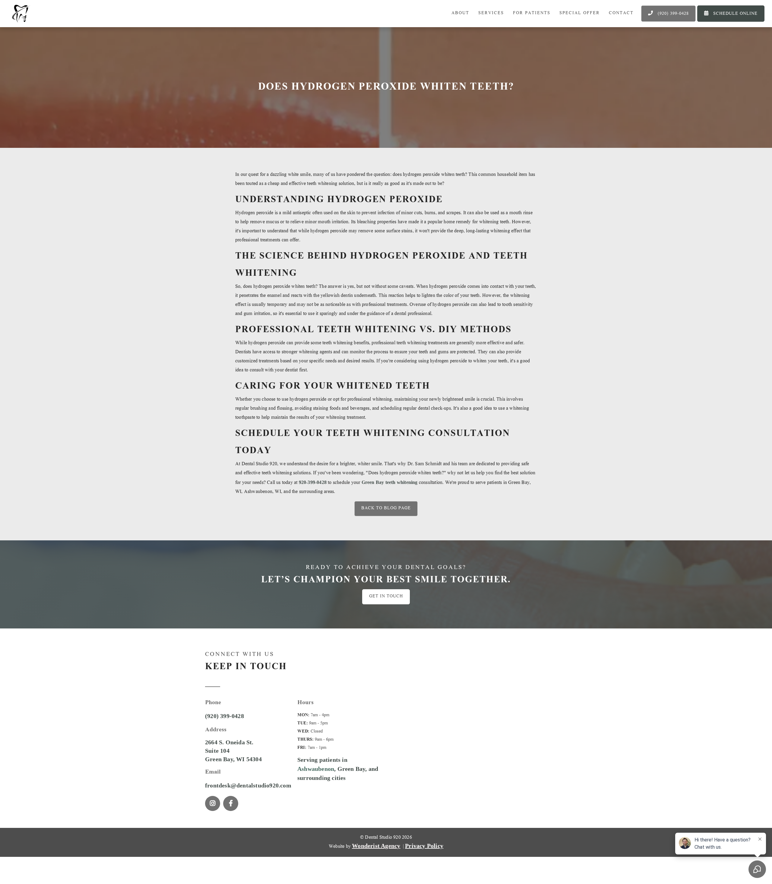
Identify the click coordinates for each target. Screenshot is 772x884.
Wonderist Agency (376, 845)
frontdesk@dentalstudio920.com (248, 785)
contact (621, 13)
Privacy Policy (424, 845)
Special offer (579, 13)
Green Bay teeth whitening (390, 482)
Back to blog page (386, 508)
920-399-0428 (313, 482)
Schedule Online (731, 14)
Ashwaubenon (315, 768)
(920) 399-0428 (668, 14)
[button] (491, 14)
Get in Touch (386, 596)
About (460, 13)
